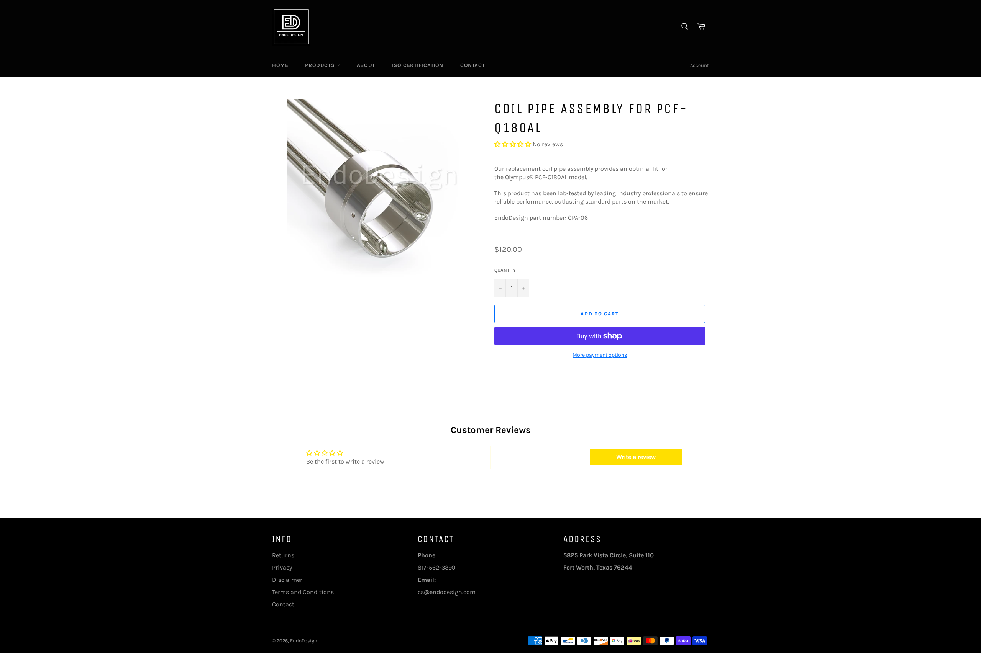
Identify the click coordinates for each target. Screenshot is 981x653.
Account (699, 65)
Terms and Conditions (303, 592)
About (366, 65)
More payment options (600, 355)
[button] (512, 144)
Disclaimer (287, 579)
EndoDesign (303, 640)
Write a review (636, 456)
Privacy (282, 567)
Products (320, 65)
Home (280, 65)
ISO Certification (417, 65)
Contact (472, 65)
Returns (283, 555)
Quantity (505, 270)
